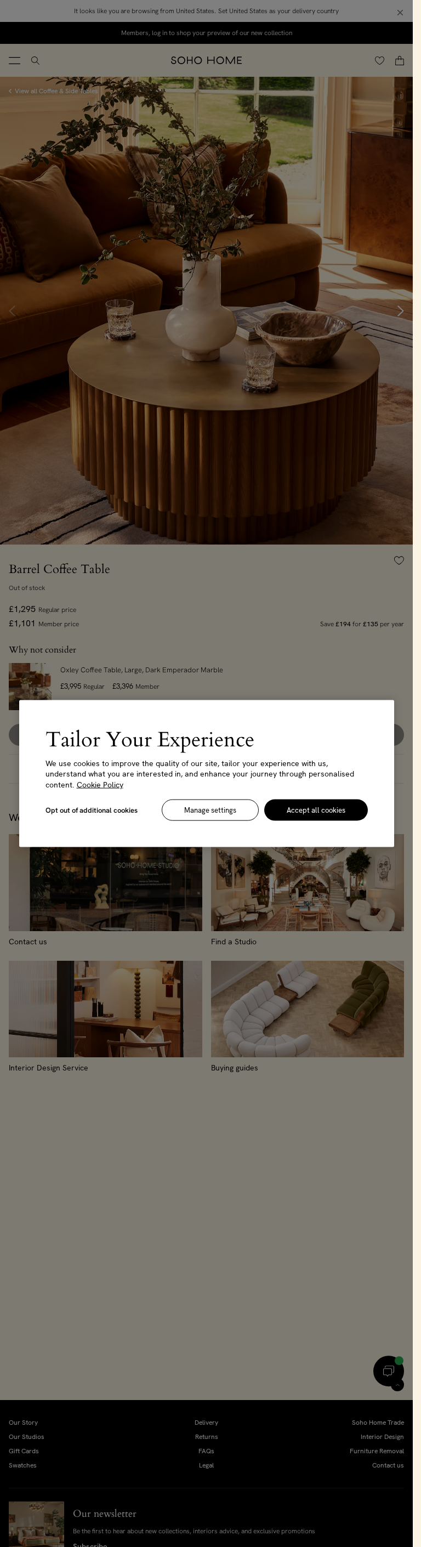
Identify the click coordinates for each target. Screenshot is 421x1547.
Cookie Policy (100, 784)
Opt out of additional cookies (91, 810)
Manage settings (210, 810)
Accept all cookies (316, 810)
